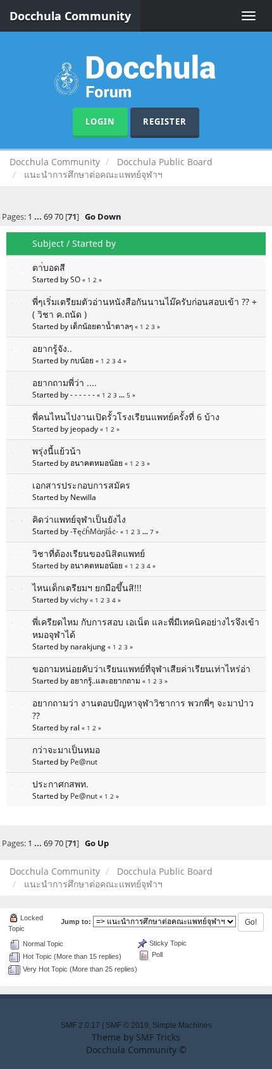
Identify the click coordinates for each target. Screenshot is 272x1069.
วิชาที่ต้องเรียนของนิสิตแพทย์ (88, 553)
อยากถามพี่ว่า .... (64, 383)
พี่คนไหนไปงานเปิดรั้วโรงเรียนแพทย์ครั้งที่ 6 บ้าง (125, 417)
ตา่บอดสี (48, 267)
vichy (79, 599)
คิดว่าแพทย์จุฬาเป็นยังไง (79, 519)
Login (100, 121)
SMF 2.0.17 (80, 1025)
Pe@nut (83, 761)
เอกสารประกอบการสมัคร (81, 485)
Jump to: (76, 921)
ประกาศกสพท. (60, 784)
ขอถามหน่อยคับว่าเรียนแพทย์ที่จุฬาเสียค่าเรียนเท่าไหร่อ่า (141, 669)
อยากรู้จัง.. (52, 348)
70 (58, 216)
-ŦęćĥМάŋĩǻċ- (94, 531)
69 (48, 216)
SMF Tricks (158, 1037)
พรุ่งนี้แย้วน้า (56, 451)
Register (165, 121)
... (39, 216)
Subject (48, 243)
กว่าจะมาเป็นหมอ (66, 750)
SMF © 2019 (127, 1025)
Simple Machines (182, 1025)
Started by (94, 243)
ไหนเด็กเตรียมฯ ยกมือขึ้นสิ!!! (87, 588)
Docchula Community (70, 15)
